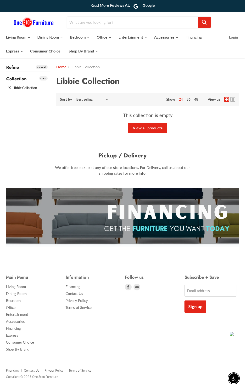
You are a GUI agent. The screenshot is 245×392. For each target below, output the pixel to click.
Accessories (164, 37)
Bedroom (78, 37)
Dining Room (48, 37)
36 (188, 99)
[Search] (204, 22)
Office (102, 37)
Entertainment (131, 37)
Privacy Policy (77, 300)
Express (13, 51)
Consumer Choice (45, 51)
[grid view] (226, 99)
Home (61, 67)
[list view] (232, 99)
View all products (147, 128)
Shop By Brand (82, 51)
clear (43, 78)
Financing (193, 37)
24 (181, 99)
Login (233, 37)
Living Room (16, 37)
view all (41, 67)
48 (196, 99)
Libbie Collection (24, 88)
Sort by (66, 99)
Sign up (195, 306)
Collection (16, 79)
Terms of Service (79, 307)
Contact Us (74, 293)
